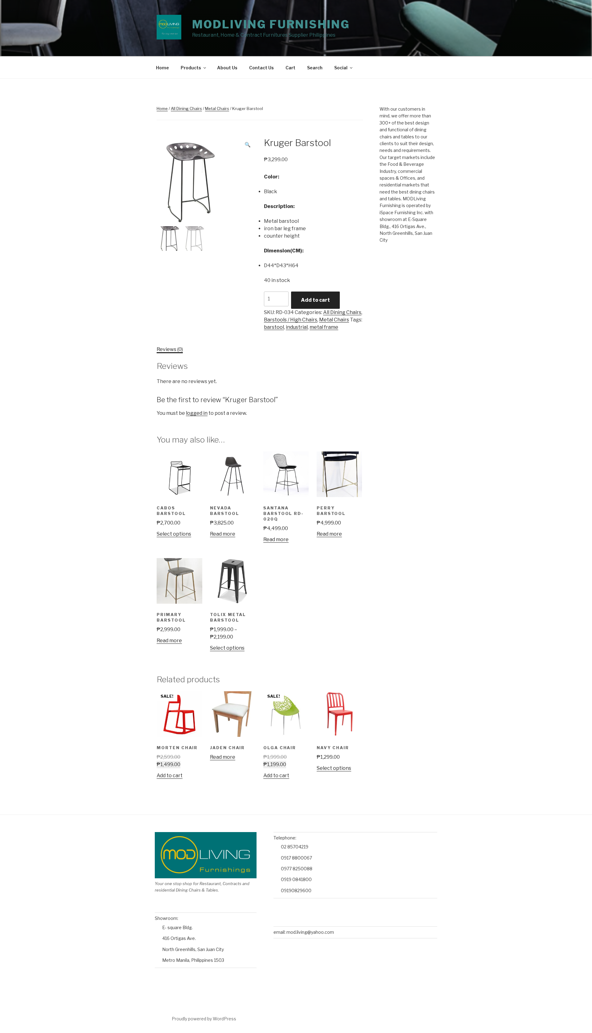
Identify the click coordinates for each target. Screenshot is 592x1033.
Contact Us (261, 67)
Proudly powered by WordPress (204, 1018)
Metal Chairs (217, 108)
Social (340, 67)
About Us (227, 67)
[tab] (170, 349)
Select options (174, 534)
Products (191, 67)
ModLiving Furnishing (271, 24)
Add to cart (315, 300)
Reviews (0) (170, 349)
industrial (297, 327)
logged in (197, 413)
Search (315, 67)
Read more (222, 534)
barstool (274, 327)
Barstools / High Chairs (290, 320)
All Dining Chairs (186, 108)
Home (162, 67)
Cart (290, 67)
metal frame (324, 327)
